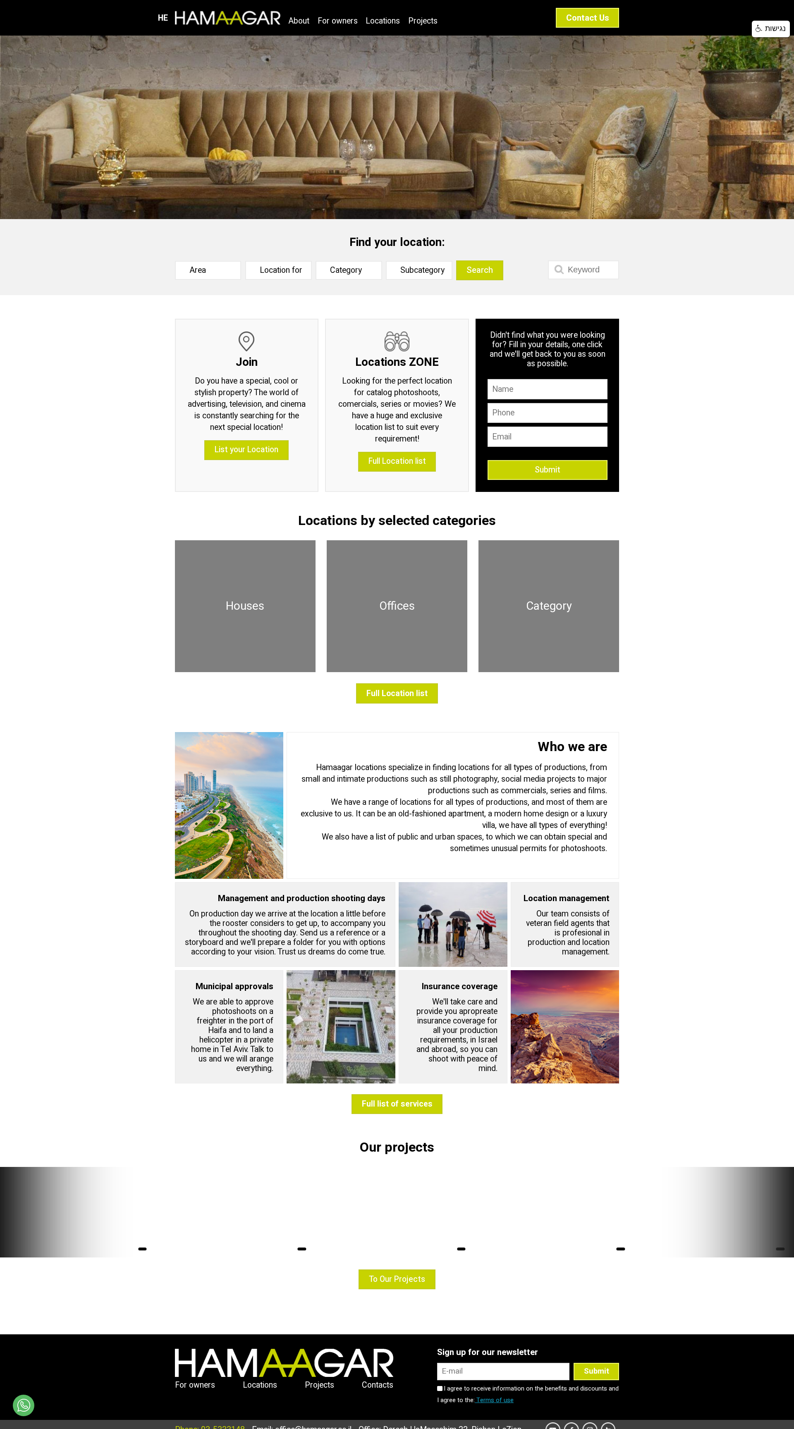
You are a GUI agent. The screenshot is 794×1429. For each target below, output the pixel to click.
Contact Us (587, 18)
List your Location (246, 450)
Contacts (377, 1385)
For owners (338, 21)
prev (21, 1212)
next (772, 1212)
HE (163, 18)
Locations (383, 21)
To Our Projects (397, 1279)
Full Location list (397, 461)
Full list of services (397, 1104)
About (298, 21)
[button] (134, 118)
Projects (423, 21)
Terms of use (494, 1400)
